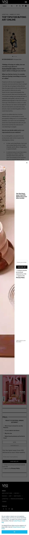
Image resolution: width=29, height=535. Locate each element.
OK (14, 531)
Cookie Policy (16, 520)
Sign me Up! (22, 267)
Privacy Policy (16, 527)
